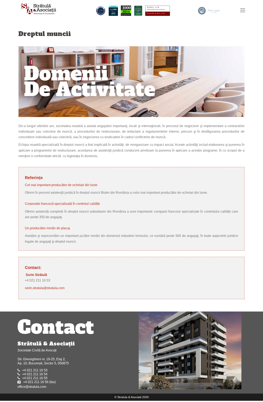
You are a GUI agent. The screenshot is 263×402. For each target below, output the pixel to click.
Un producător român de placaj (47, 228)
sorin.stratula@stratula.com (45, 288)
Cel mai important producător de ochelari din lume (61, 185)
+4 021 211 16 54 (34, 374)
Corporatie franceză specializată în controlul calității (62, 203)
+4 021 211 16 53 (34, 370)
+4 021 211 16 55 (34, 378)
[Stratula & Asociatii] (36, 9)
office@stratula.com (31, 386)
